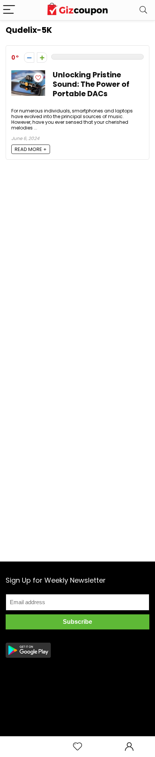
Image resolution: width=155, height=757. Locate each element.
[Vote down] (29, 57)
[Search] (143, 10)
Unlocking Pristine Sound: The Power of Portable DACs (91, 84)
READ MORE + (31, 149)
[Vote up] (42, 57)
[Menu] (9, 10)
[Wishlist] (77, 746)
